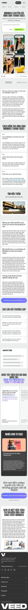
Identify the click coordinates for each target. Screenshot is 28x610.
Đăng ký (18, 2)
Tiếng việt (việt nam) (6, 566)
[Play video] (14, 207)
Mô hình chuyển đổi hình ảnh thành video (17, 6)
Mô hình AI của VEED (10, 6)
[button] (8, 44)
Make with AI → (19, 29)
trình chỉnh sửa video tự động (17, 180)
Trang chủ (4, 6)
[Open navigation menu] (24, 2)
